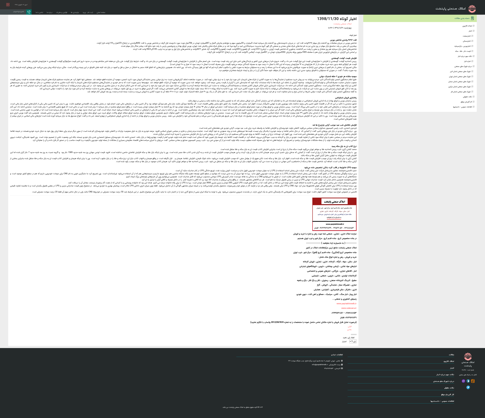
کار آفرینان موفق (466, 101)
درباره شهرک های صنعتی (463, 66)
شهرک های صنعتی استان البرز (460, 71)
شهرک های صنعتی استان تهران (460, 76)
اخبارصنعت (467, 36)
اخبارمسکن (467, 41)
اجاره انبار (467, 61)
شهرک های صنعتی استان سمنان (459, 81)
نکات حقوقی (467, 96)
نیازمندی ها (75, 12)
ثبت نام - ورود (88, 12)
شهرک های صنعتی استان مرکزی (459, 86)
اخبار (470, 31)
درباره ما (49, 12)
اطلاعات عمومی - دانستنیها (462, 107)
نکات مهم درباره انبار (465, 56)
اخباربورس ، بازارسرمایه (462, 46)
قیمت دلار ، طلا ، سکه (463, 51)
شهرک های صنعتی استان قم (461, 91)
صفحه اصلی (101, 12)
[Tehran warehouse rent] (334, 214)
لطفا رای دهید (348, 337)
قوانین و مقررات (61, 12)
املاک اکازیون (467, 26)
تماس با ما (39, 12)
